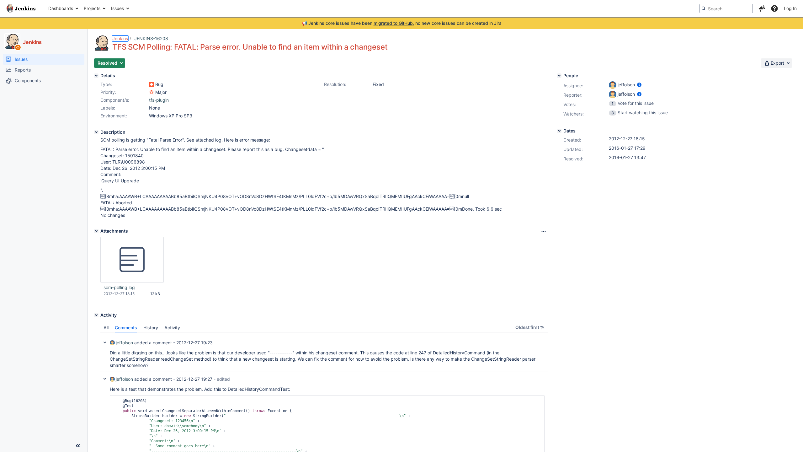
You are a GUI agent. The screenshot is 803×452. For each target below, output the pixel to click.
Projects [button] (92, 8)
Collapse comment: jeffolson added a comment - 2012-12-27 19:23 (104, 342)
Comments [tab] (126, 327)
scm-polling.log (119, 287)
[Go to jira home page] (21, 8)
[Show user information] (639, 84)
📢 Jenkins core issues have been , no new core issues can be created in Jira (402, 23)
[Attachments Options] (544, 231)
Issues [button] (117, 8)
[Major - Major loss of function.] (151, 92)
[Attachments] (96, 231)
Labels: (107, 107)
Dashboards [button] (60, 8)
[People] (559, 75)
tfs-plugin (159, 100)
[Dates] (559, 131)
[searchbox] (726, 8)
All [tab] (106, 327)
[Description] (96, 132)
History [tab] (150, 327)
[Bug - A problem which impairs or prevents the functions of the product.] (151, 84)
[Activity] (96, 315)
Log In (790, 8)
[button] (762, 8)
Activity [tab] (172, 327)
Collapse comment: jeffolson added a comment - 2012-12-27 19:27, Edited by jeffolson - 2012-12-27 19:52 (104, 378)
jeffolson (124, 342)
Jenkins (120, 38)
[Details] (96, 75)
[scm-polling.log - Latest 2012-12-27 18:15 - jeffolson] (132, 260)
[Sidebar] (77, 445)
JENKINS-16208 (151, 38)
